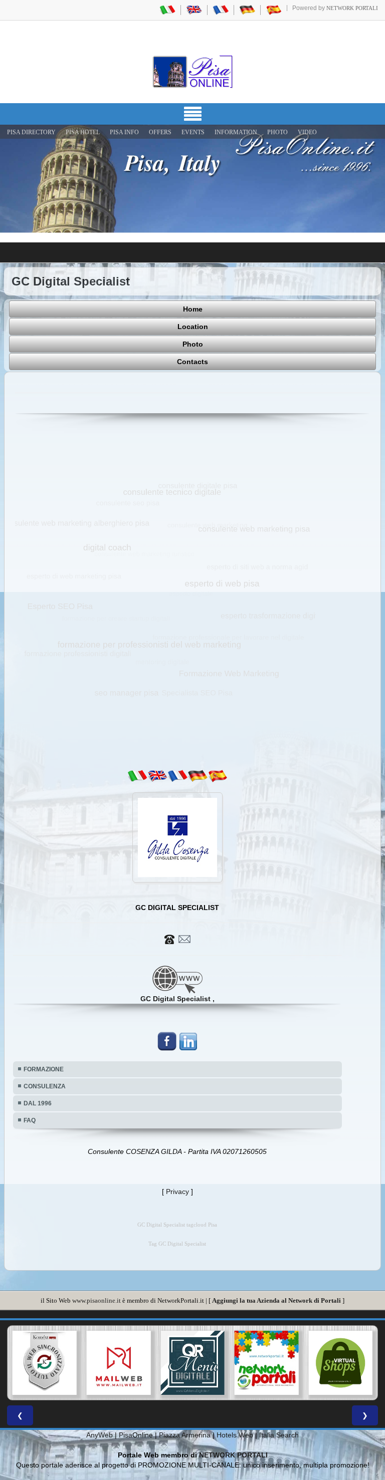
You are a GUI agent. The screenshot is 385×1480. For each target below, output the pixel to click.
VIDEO (307, 132)
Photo (192, 344)
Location (192, 327)
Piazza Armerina (185, 1435)
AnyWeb (99, 1435)
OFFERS (160, 132)
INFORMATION (236, 132)
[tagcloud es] (218, 775)
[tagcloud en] (157, 775)
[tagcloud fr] (177, 775)
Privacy (177, 1192)
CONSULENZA (45, 1086)
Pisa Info (124, 132)
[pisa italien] (247, 10)
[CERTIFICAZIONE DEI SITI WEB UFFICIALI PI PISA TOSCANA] (340, 1363)
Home (193, 309)
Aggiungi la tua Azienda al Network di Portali (276, 1300)
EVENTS (193, 132)
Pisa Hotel (83, 132)
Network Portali (352, 8)
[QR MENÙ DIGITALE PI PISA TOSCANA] (119, 1363)
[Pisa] (192, 71)
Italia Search (279, 1435)
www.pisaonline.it (96, 1300)
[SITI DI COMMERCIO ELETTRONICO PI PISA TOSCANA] (267, 1363)
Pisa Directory (31, 132)
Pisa (125, 1435)
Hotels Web (235, 1435)
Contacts (192, 362)
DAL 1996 (38, 1103)
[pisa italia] (167, 10)
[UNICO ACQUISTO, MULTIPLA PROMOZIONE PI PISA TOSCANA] (192, 1363)
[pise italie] (221, 10)
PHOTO (277, 132)
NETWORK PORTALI (233, 1455)
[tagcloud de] (197, 775)
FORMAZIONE (44, 1069)
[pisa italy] (194, 10)
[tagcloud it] (137, 775)
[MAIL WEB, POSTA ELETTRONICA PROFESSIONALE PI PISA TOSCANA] (45, 1363)
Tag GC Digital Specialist (177, 1244)
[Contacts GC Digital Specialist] (177, 939)
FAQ (30, 1120)
